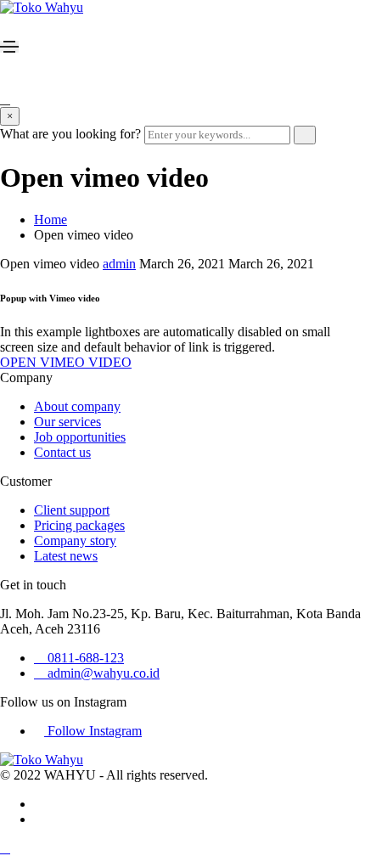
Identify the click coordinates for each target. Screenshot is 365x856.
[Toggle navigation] (9, 47)
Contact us (62, 452)
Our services (67, 421)
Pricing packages (79, 525)
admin (119, 263)
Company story (75, 540)
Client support (72, 510)
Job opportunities (80, 437)
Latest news (66, 556)
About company (77, 406)
